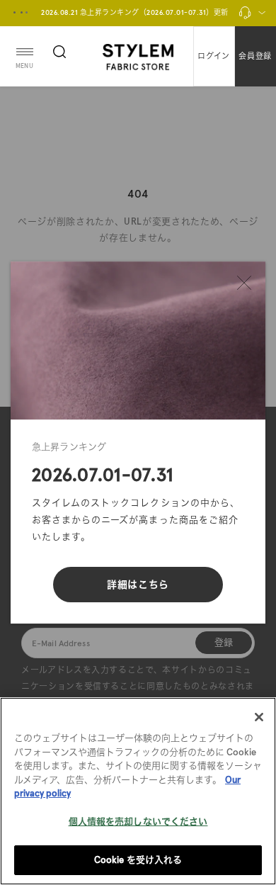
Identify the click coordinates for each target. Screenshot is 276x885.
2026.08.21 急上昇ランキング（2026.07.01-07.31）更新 (135, 12)
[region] (138, 791)
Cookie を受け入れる (138, 860)
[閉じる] (244, 283)
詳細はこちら (138, 584)
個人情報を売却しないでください (138, 822)
